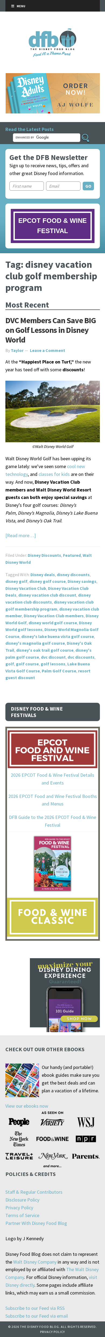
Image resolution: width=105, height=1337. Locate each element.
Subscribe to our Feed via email (36, 1316)
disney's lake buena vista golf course (57, 636)
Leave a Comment (47, 350)
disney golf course (47, 581)
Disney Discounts (44, 555)
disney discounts (73, 574)
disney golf (16, 581)
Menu (21, 6)
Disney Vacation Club (25, 588)
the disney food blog (53, 31)
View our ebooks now (26, 1106)
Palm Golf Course (59, 670)
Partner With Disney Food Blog (36, 1223)
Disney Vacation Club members (54, 615)
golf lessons (53, 663)
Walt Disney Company (35, 1262)
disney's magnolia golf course (35, 643)
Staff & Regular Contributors (33, 1192)
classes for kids (54, 474)
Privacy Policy (19, 1207)
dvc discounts (81, 657)
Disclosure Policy (22, 1200)
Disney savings (82, 581)
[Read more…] (20, 535)
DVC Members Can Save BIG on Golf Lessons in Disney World (50, 330)
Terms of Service (22, 1215)
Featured (72, 555)
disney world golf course (53, 622)
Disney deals (42, 574)
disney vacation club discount (47, 595)
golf (9, 663)
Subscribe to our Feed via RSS (35, 1308)
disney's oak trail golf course (45, 650)
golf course (27, 663)
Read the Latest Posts (29, 129)
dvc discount (53, 657)
